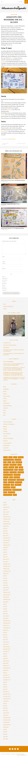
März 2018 (5, 533)
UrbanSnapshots (7, 450)
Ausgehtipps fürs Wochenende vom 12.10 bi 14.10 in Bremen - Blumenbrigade (14, 378)
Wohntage (9, 109)
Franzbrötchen (6, 403)
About (4, 304)
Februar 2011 (6, 691)
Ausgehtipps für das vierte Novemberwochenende (13, 180)
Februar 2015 (6, 616)
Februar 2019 (6, 512)
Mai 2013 (5, 653)
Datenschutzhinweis (20, 753)
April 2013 (5, 656)
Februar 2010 (6, 713)
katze (16, 469)
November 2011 (6, 677)
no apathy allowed (7, 443)
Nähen (5, 479)
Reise (4, 412)
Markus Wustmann (8, 474)
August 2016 (5, 573)
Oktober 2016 (6, 568)
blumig (19, 464)
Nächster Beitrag (21, 143)
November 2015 (6, 594)
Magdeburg (20, 472)
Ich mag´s (5, 436)
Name (3, 256)
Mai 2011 (5, 684)
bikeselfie (6, 464)
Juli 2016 (5, 575)
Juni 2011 (5, 682)
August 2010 (5, 701)
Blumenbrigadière (12, 139)
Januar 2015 (5, 618)
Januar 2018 (5, 535)
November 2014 (6, 623)
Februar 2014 (6, 642)
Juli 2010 (5, 703)
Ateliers (3, 115)
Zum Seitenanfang (21, 755)
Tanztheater (7, 487)
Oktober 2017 (6, 542)
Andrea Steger (6, 361)
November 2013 (6, 649)
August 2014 (5, 630)
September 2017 (6, 545)
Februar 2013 (6, 661)
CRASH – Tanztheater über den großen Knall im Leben (13, 374)
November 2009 (6, 720)
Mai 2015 (5, 608)
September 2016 (6, 571)
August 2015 (5, 601)
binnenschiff (13, 464)
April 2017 (5, 554)
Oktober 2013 (6, 651)
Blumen (5, 391)
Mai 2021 (5, 504)
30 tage (5, 457)
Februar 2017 (6, 559)
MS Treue (6, 477)
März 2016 (5, 585)
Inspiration (5, 408)
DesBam (5, 429)
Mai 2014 (5, 635)
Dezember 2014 (6, 620)
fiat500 (4, 401)
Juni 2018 (5, 528)
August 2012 (5, 670)
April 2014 (5, 637)
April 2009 (5, 736)
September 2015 (6, 599)
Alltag (4, 386)
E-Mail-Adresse (4, 262)
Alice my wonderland (7, 421)
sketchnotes (19, 482)
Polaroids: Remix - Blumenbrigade (10, 363)
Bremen (5, 393)
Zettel (14, 494)
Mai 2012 (5, 672)
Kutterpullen (13, 472)
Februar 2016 (6, 587)
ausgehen (20, 457)
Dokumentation (4, 131)
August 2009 (5, 727)
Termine (13, 487)
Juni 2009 (5, 731)
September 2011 (6, 679)
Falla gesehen (6, 347)
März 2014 (5, 639)
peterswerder (20, 479)
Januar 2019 (5, 514)
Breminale (11, 467)
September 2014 (6, 627)
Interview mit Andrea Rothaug (9, 345)
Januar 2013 (5, 663)
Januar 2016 (5, 590)
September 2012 (6, 668)
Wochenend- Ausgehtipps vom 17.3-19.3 (10, 204)
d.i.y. (16, 467)
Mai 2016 (5, 580)
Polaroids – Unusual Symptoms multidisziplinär (13, 364)
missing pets (17, 474)
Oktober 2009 (6, 722)
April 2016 (5, 582)
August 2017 (5, 547)
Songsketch (6, 484)
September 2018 (6, 523)
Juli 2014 (5, 632)
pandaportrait (11, 479)
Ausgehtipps (14, 14)
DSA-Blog (5, 431)
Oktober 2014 (6, 625)
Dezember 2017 (6, 538)
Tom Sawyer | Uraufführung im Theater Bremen (12, 369)
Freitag (12, 58)
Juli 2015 (5, 604)
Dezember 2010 (6, 694)
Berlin (9, 462)
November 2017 (6, 540)
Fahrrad (5, 398)
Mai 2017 (5, 552)
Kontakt (5, 308)
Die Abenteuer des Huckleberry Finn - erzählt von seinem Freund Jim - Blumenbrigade (14, 368)
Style (4, 415)
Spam (12, 484)
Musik (4, 410)
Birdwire (5, 426)
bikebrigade (18, 462)
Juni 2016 (5, 578)
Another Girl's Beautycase (9, 424)
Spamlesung (18, 484)
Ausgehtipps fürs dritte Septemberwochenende (12, 228)
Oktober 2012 (6, 665)
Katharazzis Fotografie (8, 438)
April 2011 (5, 687)
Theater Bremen (7, 489)
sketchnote (11, 482)
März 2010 (5, 710)
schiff (5, 482)
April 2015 (5, 611)
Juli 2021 (5, 502)
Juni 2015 (5, 606)
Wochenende (11, 492)
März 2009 (5, 739)
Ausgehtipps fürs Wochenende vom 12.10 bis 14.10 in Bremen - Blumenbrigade (13, 373)
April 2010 (5, 708)
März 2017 (5, 556)
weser (5, 492)
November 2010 (6, 696)
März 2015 (5, 613)
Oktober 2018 (6, 521)
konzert (21, 469)
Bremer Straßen (6, 396)
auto (5, 462)
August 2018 (5, 526)
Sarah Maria (6, 447)
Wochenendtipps (8, 494)
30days (10, 457)
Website (3, 268)
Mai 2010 (5, 705)
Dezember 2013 (6, 646)
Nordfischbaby (6, 445)
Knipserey (5, 440)
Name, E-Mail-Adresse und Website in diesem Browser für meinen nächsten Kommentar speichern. (4, 283)
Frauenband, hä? (7, 342)
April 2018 (5, 530)
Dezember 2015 (6, 592)
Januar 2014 (5, 644)
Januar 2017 (5, 561)
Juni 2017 (5, 549)
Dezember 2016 (6, 564)
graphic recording (8, 469)
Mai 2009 (5, 734)
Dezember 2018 (6, 516)
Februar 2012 (6, 675)
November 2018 (6, 519)
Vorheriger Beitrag (5, 144)
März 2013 (5, 658)
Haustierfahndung (7, 405)
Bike (13, 462)
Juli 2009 (5, 729)
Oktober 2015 (6, 597)
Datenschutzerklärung (8, 306)
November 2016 (6, 566)
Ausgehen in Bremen (8, 459)
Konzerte (6, 472)
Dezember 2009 (6, 717)
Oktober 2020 (6, 507)
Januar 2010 (5, 715)
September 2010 (6, 698)
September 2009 (6, 724)
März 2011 (5, 689)
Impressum (13, 753)
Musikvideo (16, 477)
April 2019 (5, 509)
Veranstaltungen (17, 489)
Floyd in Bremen (6, 433)
